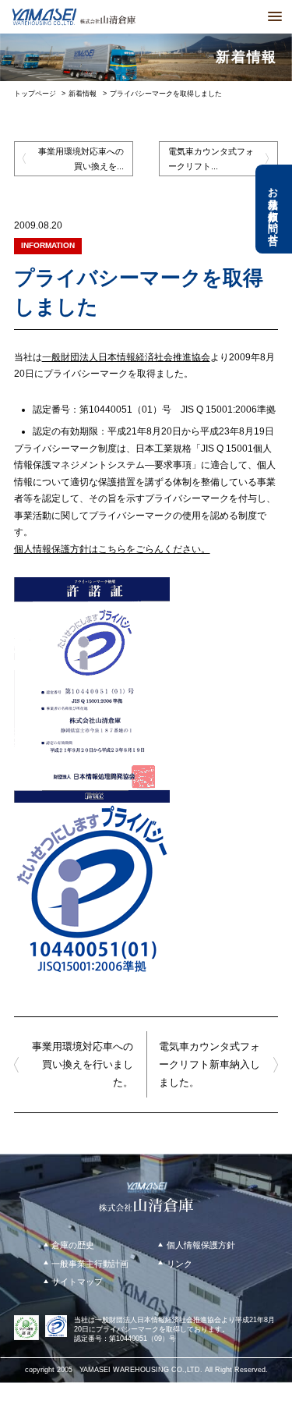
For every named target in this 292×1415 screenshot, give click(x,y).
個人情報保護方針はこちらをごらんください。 (112, 549)
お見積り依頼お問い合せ (274, 209)
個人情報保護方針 (201, 1245)
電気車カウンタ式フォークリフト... (211, 158)
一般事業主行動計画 (89, 1263)
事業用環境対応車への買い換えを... (81, 158)
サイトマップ (77, 1281)
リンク (179, 1263)
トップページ (35, 94)
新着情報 (83, 94)
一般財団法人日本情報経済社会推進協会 (126, 357)
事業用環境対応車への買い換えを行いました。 (82, 1064)
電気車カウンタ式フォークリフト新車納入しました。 (209, 1064)
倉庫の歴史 (72, 1245)
